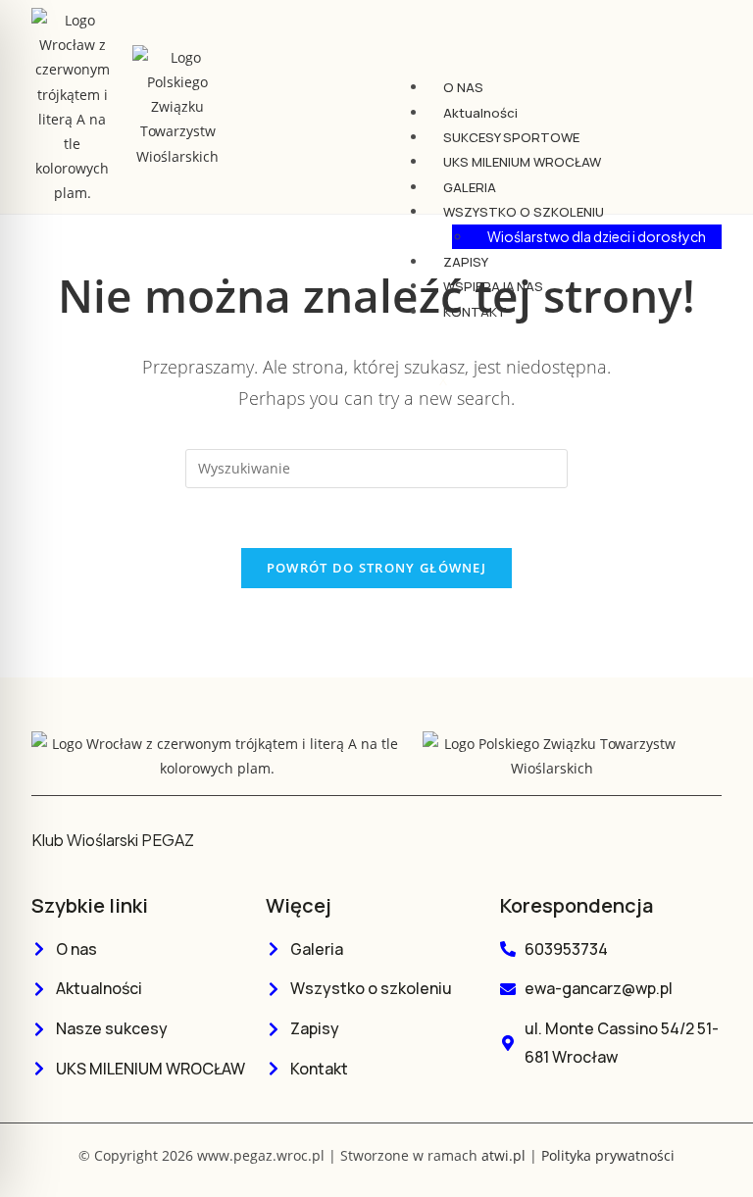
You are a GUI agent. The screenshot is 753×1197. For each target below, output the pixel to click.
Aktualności (480, 113)
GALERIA (469, 187)
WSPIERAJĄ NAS (493, 286)
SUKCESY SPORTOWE (511, 137)
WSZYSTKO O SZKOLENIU (523, 212)
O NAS (463, 87)
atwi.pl (503, 1155)
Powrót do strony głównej (376, 567)
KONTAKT (475, 312)
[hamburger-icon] (698, 82)
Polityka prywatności (608, 1155)
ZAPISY (465, 262)
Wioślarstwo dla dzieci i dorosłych (596, 236)
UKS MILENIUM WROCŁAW (522, 162)
